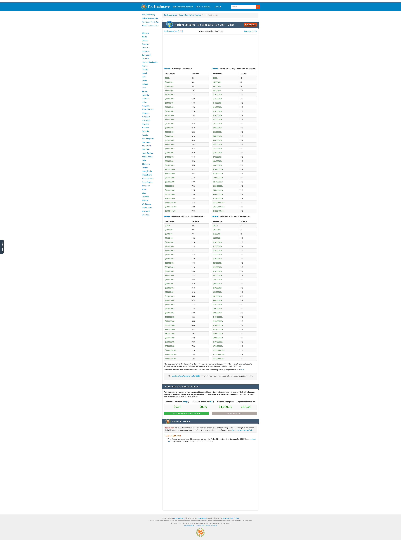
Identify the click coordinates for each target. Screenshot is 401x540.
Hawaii (144, 73)
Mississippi (146, 120)
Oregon (145, 167)
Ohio (144, 160)
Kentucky (145, 95)
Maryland (145, 106)
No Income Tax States (150, 22)
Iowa (144, 88)
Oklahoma (146, 164)
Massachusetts (148, 109)
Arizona (145, 40)
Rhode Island (147, 175)
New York (145, 149)
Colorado (145, 51)
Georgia (145, 69)
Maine (144, 102)
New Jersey (146, 142)
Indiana (145, 84)
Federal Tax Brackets (150, 18)
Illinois (144, 80)
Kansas (145, 91)
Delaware (145, 59)
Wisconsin (146, 211)
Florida (144, 66)
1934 (242, 370)
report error (2, 247)
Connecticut (146, 55)
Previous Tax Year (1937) (173, 31)
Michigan (145, 113)
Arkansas (145, 44)
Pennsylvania (147, 171)
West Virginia (147, 208)
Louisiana (145, 98)
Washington (146, 204)
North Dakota (147, 157)
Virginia (145, 200)
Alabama (145, 33)
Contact (218, 7)
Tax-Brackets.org (148, 15)
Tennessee (146, 186)
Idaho (144, 77)
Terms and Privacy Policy (230, 518)
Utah (144, 193)
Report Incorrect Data (150, 25)
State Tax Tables (189, 526)
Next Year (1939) (250, 31)
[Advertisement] (210, 51)
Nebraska (145, 131)
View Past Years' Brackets (234, 413)
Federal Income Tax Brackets (190, 15)
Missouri (145, 124)
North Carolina (147, 153)
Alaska (144, 37)
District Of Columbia (149, 62)
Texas (144, 189)
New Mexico (146, 146)
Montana (145, 128)
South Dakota (147, 182)
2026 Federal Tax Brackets (183, 7)
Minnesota (146, 117)
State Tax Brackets (203, 7)
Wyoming (145, 215)
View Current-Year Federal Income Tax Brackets (186, 413)
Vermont (145, 197)
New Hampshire (148, 139)
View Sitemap (202, 518)
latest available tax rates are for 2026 (186, 376)
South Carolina (147, 178)
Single (185, 402)
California (145, 48)
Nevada (145, 135)
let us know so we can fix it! (242, 430)
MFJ (211, 402)
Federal (167, 69)
